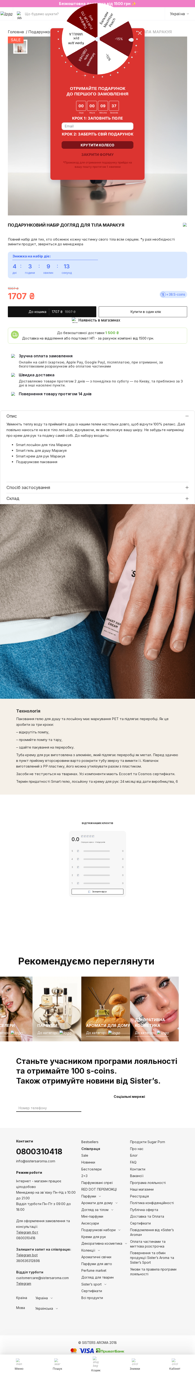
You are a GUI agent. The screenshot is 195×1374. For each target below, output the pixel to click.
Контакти (137, 1169)
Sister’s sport (91, 1284)
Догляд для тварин (97, 1277)
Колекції (88, 1250)
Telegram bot (27, 1255)
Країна (21, 1298)
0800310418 (39, 1151)
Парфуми (88, 1196)
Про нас (136, 1149)
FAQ (133, 1162)
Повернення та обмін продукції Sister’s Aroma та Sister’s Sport (152, 1257)
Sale (84, 1155)
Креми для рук (93, 1237)
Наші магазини (142, 1189)
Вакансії (136, 1176)
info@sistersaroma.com (35, 1161)
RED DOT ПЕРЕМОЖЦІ (99, 1189)
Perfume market (93, 1270)
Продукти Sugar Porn (147, 1142)
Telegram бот (27, 1232)
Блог (134, 1155)
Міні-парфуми (92, 1216)
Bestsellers (89, 1142)
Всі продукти (92, 1298)
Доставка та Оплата (147, 1216)
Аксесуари (90, 1223)
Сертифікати (91, 1291)
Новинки (88, 1162)
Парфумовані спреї (97, 1183)
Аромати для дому (97, 1203)
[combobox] (53, 1298)
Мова (20, 1308)
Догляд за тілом (94, 1210)
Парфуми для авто (96, 1264)
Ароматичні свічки (96, 1257)
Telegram (23, 1283)
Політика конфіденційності (152, 1203)
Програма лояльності (148, 1183)
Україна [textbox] (41, 1298)
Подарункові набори (48, 31)
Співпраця (90, 1149)
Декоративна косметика (101, 1243)
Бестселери (91, 1169)
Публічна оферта (144, 1210)
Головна (16, 31)
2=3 (84, 1176)
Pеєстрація (139, 1196)
